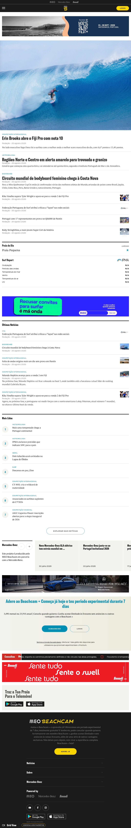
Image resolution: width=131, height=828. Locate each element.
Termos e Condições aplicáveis (49, 642)
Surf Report (8, 260)
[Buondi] (76, 2)
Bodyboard (7, 174)
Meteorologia (8, 155)
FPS (3, 331)
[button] (21, 546)
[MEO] (52, 2)
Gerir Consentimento (35, 822)
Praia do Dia (8, 245)
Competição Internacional (14, 134)
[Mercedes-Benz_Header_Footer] (64, 2)
